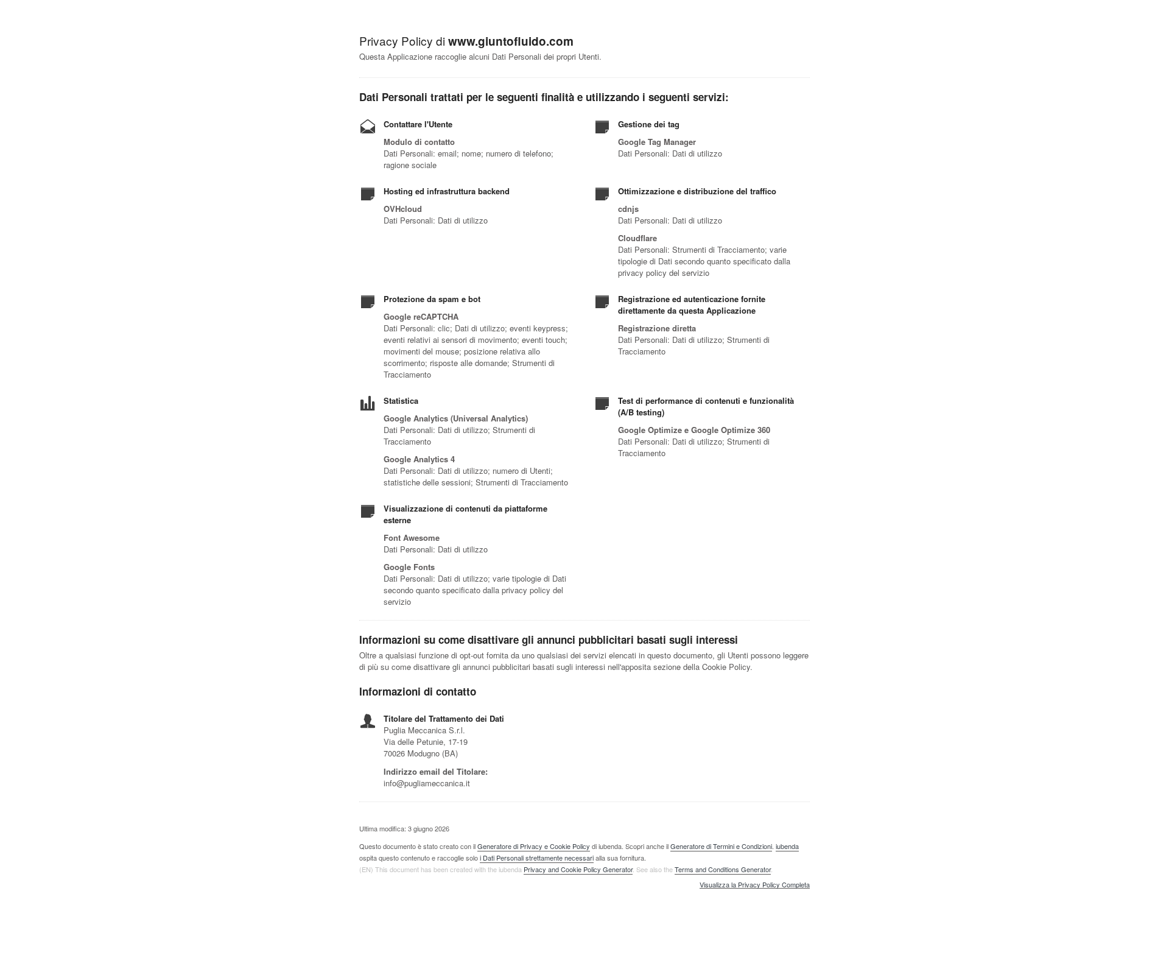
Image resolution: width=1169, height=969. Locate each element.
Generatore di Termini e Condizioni (721, 846)
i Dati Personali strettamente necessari (537, 857)
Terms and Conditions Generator (723, 869)
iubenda (787, 846)
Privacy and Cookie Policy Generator (578, 869)
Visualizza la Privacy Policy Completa (755, 885)
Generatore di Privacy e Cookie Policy (533, 846)
